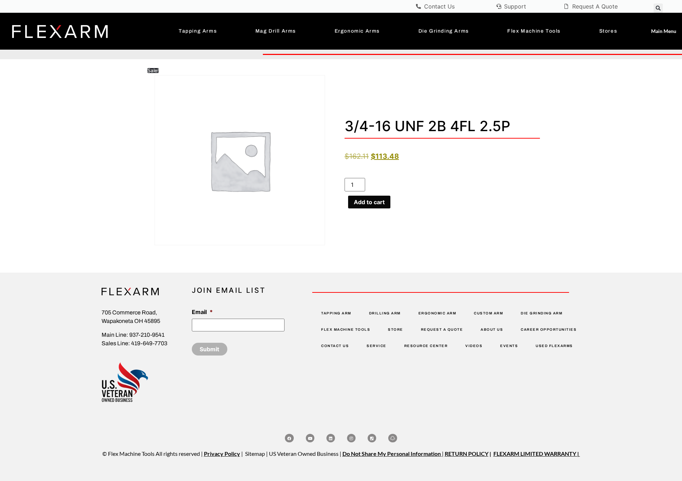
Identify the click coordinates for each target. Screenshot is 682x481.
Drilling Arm (385, 313)
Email (202, 311)
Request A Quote (442, 329)
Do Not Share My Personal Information (391, 453)
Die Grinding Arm (541, 313)
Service (376, 346)
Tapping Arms (198, 31)
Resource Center (426, 346)
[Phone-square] (372, 438)
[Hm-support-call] (392, 438)
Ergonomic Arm (437, 313)
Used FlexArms (554, 346)
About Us (492, 329)
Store (395, 329)
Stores (608, 31)
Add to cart (369, 202)
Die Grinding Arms (443, 31)
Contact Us (335, 346)
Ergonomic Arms (357, 31)
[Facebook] (289, 438)
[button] (658, 8)
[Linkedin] (330, 438)
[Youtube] (310, 438)
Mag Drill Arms (275, 31)
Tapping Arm (336, 313)
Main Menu (663, 31)
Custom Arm (488, 313)
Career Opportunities (549, 329)
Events (509, 346)
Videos (473, 346)
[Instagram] (351, 438)
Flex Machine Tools (534, 31)
